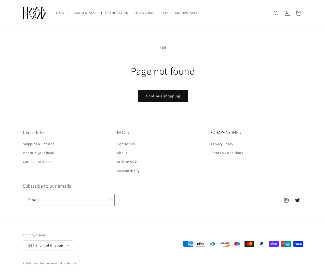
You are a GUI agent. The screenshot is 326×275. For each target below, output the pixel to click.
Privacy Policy (222, 144)
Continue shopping (163, 96)
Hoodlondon (41, 263)
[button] (62, 13)
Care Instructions (37, 162)
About (122, 152)
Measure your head (38, 152)
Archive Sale (127, 162)
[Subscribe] (108, 200)
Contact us (126, 144)
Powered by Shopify (63, 263)
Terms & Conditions (227, 152)
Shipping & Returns (39, 144)
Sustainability (128, 171)
